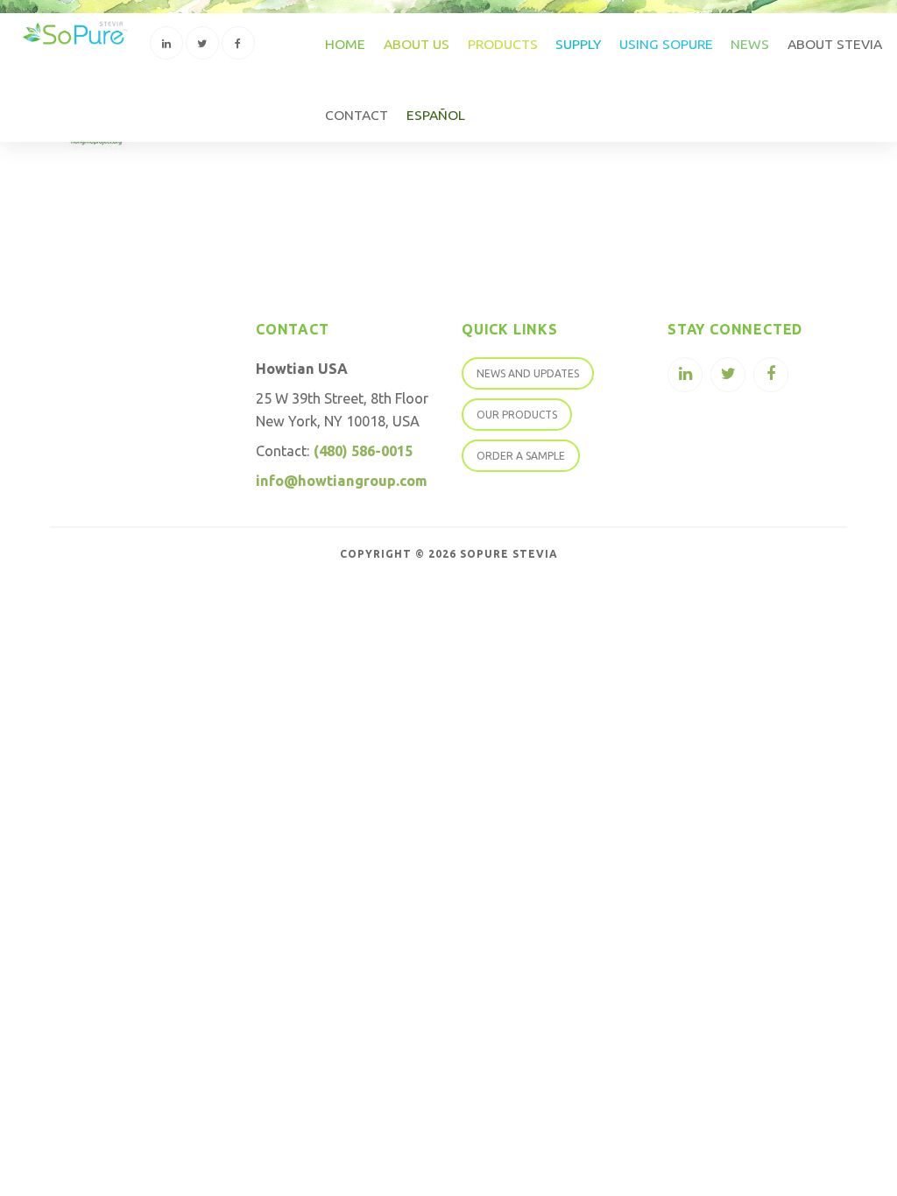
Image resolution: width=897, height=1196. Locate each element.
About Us (416, 44)
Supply (578, 44)
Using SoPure (666, 44)
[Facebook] (238, 43)
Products (503, 44)
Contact (356, 115)
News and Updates (528, 373)
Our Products (517, 414)
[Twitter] (202, 43)
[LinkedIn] (166, 43)
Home (345, 44)
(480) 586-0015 (363, 451)
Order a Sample (521, 455)
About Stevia (835, 44)
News (750, 44)
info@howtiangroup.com (341, 481)
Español (435, 115)
